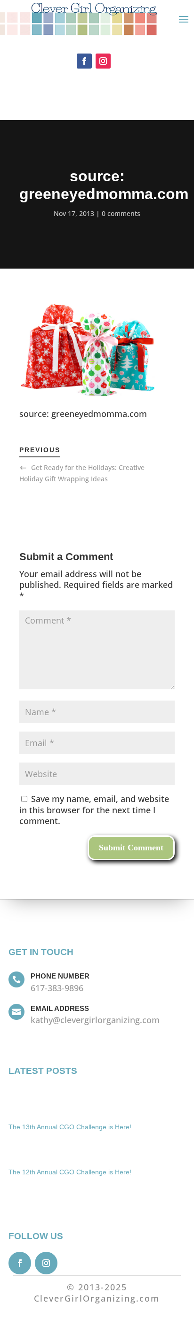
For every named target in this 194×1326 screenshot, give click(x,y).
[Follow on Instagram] (103, 61)
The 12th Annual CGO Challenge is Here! (69, 1172)
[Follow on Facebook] (84, 61)
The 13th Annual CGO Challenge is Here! (69, 1127)
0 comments (121, 213)
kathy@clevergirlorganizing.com (95, 1019)
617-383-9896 (57, 988)
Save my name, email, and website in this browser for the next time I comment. (94, 810)
